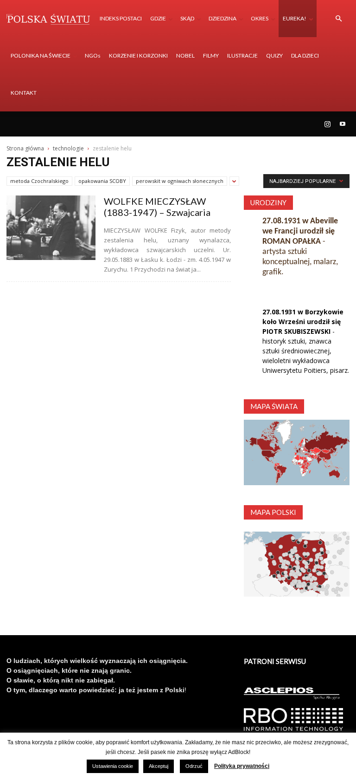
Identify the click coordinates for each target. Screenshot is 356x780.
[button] (338, 18)
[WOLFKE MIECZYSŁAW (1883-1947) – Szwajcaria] (50, 227)
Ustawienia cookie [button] (112, 766)
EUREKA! (294, 18)
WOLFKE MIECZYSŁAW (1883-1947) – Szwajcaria (157, 206)
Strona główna (25, 148)
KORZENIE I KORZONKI (138, 55)
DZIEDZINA (222, 18)
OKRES (259, 18)
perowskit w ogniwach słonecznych (179, 180)
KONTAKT (24, 92)
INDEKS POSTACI (121, 18)
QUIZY (274, 55)
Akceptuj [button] (158, 766)
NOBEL (185, 55)
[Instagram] (327, 123)
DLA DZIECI (305, 55)
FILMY (211, 55)
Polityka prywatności (241, 766)
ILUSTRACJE (242, 55)
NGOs (93, 55)
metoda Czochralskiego (39, 180)
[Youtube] (343, 123)
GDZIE (158, 18)
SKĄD (187, 18)
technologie (68, 148)
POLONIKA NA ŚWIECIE (40, 55)
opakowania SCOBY (102, 180)
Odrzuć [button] (194, 766)
